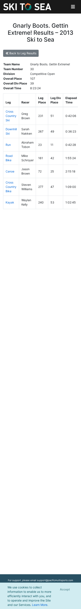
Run (8, 144)
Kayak (10, 202)
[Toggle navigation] (73, 6)
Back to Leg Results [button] (22, 53)
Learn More (39, 605)
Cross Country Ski (11, 116)
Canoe (10, 171)
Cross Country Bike (11, 187)
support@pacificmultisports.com (55, 580)
